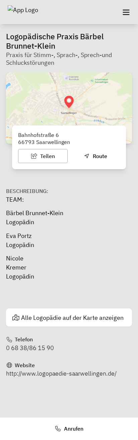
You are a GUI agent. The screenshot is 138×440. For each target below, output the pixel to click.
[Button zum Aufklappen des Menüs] (126, 12)
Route (99, 156)
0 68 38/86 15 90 (30, 348)
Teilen (47, 156)
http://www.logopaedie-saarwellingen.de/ (61, 373)
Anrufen (73, 428)
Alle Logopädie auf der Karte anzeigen (72, 318)
